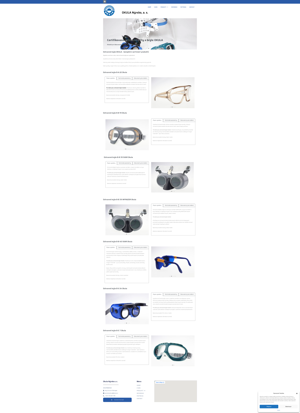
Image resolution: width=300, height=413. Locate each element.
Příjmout (269, 407)
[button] (297, 393)
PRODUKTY (163, 7)
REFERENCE (174, 7)
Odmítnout (288, 407)
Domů (278, 410)
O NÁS (155, 7)
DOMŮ (149, 7)
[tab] (111, 78)
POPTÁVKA (183, 7)
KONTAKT (192, 7)
